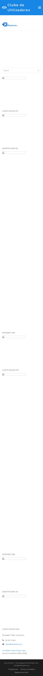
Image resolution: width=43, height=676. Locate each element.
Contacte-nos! (13, 669)
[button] (39, 8)
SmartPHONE (20, 54)
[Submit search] (38, 70)
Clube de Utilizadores (19, 7)
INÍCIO (6, 51)
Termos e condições (27, 669)
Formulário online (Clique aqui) (14, 650)
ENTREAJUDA (8, 58)
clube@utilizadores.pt (13, 644)
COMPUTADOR (19, 51)
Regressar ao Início (21, 672)
